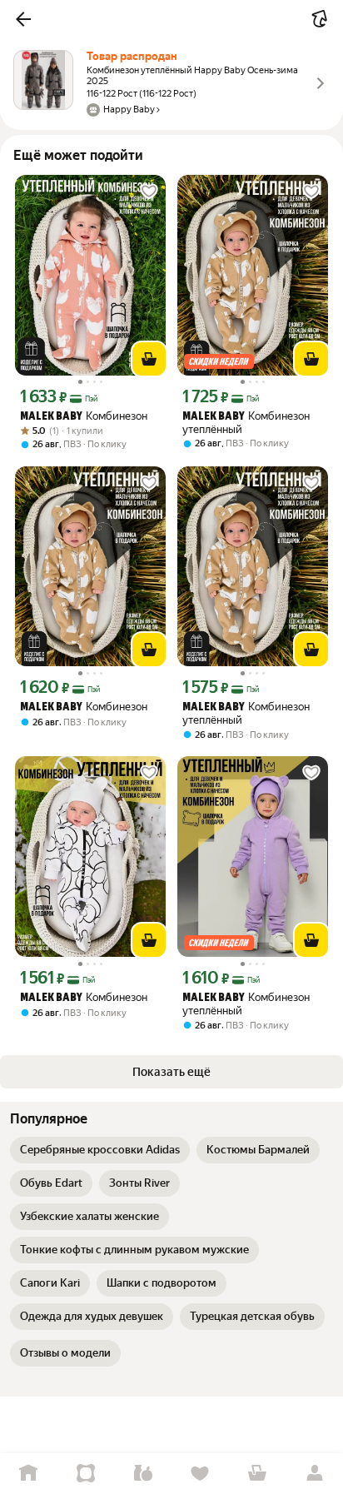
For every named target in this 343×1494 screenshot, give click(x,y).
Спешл (86, 1473)
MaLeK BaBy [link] (51, 416)
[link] (100, 1150)
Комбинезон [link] (83, 416)
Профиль (314, 1473)
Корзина (257, 1473)
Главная (28, 1473)
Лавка (143, 1473)
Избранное (200, 1473)
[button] (23, 19)
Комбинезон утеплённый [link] (246, 423)
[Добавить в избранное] (149, 192)
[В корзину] (149, 359)
